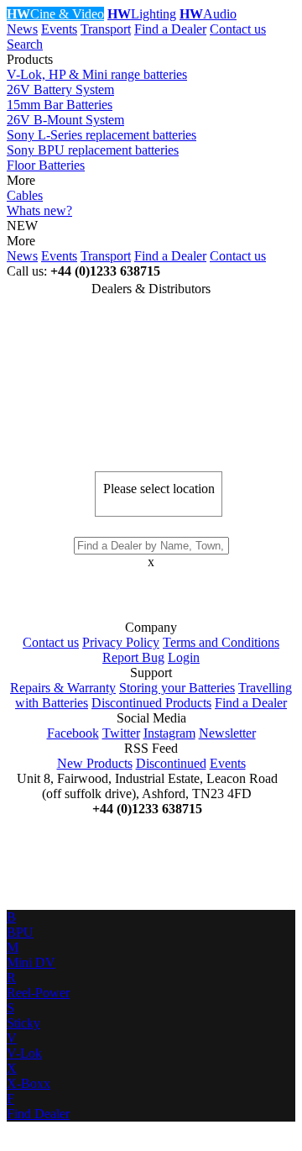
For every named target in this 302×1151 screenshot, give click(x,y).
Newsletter (227, 733)
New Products (95, 763)
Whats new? (39, 210)
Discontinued (171, 763)
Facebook (73, 733)
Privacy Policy (120, 642)
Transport (106, 29)
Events (59, 29)
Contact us (238, 29)
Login (184, 657)
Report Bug (133, 657)
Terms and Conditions (221, 642)
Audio (208, 14)
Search (25, 44)
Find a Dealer (170, 29)
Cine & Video (55, 14)
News (22, 29)
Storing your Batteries (177, 688)
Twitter (121, 733)
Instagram (169, 733)
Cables (25, 195)
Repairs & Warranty (63, 688)
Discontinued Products (151, 703)
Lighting (141, 14)
